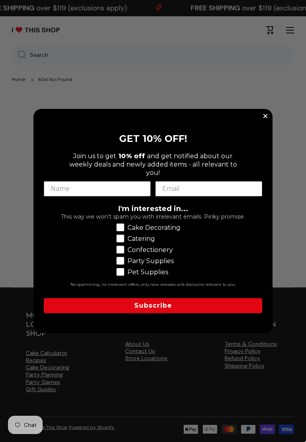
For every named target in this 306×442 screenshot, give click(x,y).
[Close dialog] (265, 116)
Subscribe (153, 305)
